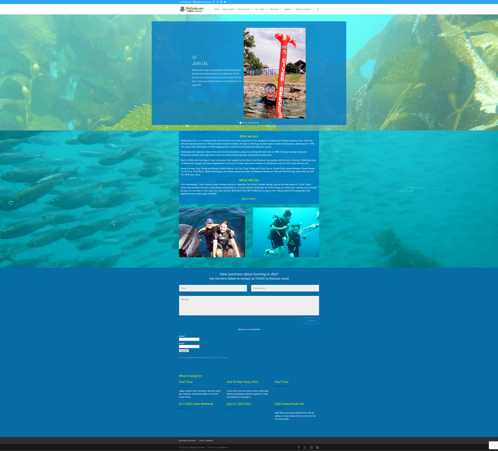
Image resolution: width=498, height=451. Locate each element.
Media (287, 9)
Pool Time (186, 382)
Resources (274, 9)
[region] (249, 73)
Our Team (259, 9)
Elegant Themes (197, 447)
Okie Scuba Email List (289, 404)
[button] (249, 73)
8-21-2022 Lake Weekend (196, 404)
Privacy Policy (209, 357)
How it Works (228, 9)
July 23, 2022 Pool (239, 404)
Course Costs (243, 9)
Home (216, 9)
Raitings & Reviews (187, 440)
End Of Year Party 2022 (242, 382)
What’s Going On (303, 9)
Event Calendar (206, 440)
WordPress (223, 447)
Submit (311, 320)
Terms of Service (220, 357)
